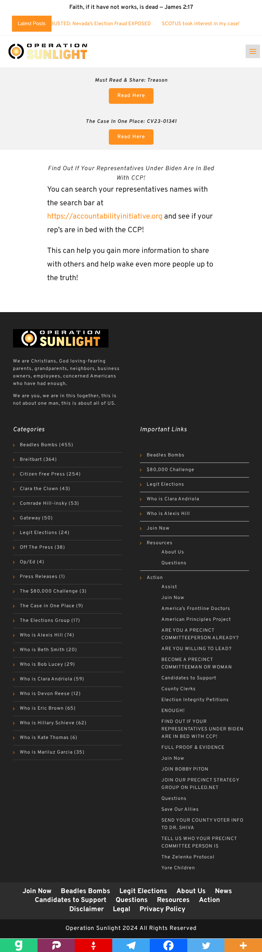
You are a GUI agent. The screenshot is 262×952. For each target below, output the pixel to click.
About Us (172, 552)
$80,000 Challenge (170, 470)
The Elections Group (45, 621)
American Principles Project (196, 620)
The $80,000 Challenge (49, 591)
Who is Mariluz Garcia (46, 752)
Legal (121, 909)
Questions (174, 563)
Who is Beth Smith (42, 650)
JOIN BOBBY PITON (184, 769)
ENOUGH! (173, 711)
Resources (160, 543)
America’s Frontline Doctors (195, 609)
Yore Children (178, 868)
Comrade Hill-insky (43, 503)
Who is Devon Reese (45, 694)
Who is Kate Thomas (44, 738)
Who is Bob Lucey (41, 664)
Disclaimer (86, 909)
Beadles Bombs (39, 445)
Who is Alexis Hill (41, 635)
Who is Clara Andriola (46, 679)
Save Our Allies (180, 809)
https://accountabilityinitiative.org (104, 216)
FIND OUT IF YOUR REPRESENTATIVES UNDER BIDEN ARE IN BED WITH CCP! (202, 729)
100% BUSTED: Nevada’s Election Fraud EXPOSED (75, 24)
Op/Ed (27, 562)
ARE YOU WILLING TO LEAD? (196, 649)
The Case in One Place (47, 606)
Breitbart (31, 460)
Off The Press (36, 547)
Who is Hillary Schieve (47, 723)
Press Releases (39, 577)
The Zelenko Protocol (188, 857)
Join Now (158, 528)
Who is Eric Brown (42, 708)
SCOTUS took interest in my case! (183, 24)
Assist (169, 587)
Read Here (131, 96)
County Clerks (178, 689)
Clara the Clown (39, 489)
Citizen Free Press (42, 474)
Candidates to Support (188, 678)
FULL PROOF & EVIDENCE (192, 748)
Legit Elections (38, 533)
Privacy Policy (162, 909)
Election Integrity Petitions (195, 700)
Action (155, 578)
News (223, 891)
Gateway (30, 518)
